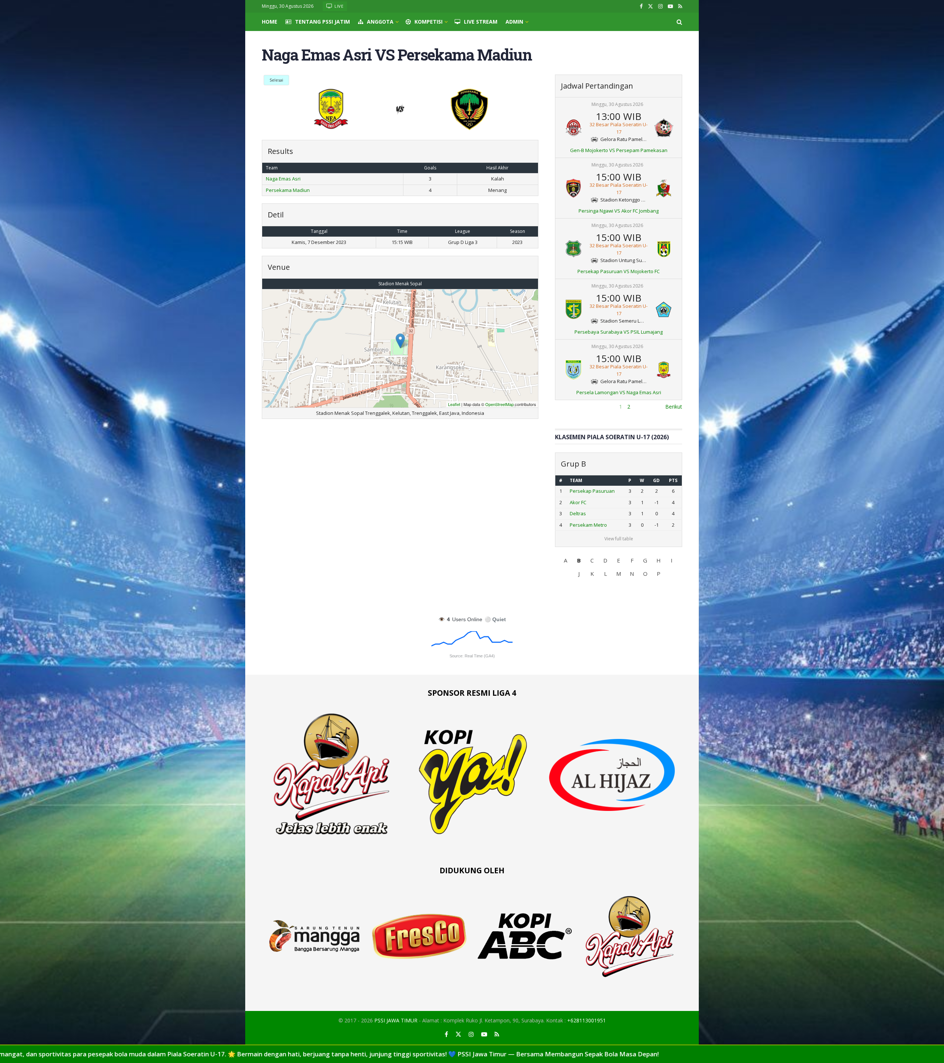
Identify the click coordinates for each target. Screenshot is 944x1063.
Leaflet (454, 404)
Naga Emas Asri (283, 178)
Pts (673, 480)
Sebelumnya (569, 406)
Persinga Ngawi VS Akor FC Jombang (619, 210)
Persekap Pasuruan (592, 491)
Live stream (480, 21)
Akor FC (578, 502)
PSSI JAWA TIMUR (395, 1020)
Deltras (578, 513)
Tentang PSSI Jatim (322, 21)
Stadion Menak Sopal (400, 284)
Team (576, 480)
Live (338, 6)
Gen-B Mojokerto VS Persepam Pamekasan (618, 150)
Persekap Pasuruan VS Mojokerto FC (618, 271)
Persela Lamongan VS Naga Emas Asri (618, 392)
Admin (514, 21)
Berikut (673, 406)
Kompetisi (428, 21)
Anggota (380, 21)
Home (269, 21)
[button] (565, 560)
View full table (618, 539)
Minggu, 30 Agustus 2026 (617, 104)
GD (656, 480)
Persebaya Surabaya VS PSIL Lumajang (619, 331)
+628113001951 (586, 1020)
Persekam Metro (588, 525)
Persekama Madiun (288, 190)
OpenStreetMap (499, 404)
